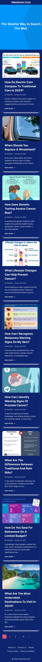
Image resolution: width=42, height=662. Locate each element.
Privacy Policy (12, 651)
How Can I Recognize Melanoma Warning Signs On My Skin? (19, 338)
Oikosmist (10, 94)
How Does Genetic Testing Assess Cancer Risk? (20, 208)
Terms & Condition (27, 651)
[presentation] (21, 65)
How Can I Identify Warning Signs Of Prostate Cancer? (17, 401)
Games (31, 648)
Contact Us (22, 648)
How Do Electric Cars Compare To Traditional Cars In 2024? (20, 86)
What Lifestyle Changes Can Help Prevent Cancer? (21, 274)
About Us (12, 648)
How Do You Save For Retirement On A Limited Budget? (19, 531)
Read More (10, 108)
